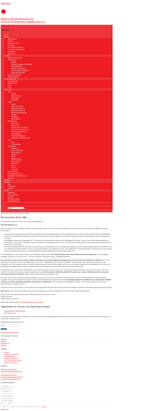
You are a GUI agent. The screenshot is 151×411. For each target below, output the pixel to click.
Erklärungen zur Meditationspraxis (20, 137)
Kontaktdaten (11, 192)
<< (2, 386)
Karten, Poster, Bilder (17, 150)
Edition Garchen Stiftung (18, 108)
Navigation (5, 3)
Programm (7, 55)
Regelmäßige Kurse (16, 66)
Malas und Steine (16, 161)
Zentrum (6, 36)
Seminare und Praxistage (18, 68)
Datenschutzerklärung (14, 199)
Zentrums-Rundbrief (13, 43)
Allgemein (14, 114)
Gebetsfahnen (15, 148)
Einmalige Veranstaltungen (11, 354)
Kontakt (6, 190)
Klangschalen (15, 163)
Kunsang (44, 406)
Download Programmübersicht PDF (12, 377)
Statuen (13, 156)
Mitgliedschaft (5, 343)
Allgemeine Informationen (15, 58)
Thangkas (14, 154)
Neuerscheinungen (13, 81)
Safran (13, 165)
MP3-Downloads (15, 144)
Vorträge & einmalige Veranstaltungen (21, 64)
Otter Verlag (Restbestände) (19, 112)
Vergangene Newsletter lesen (10, 332)
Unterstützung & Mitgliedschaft (16, 49)
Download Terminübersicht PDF (11, 379)
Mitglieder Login (5, 409)
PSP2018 (10, 188)
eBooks (13, 104)
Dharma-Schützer (16, 133)
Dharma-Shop (8, 89)
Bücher (10, 85)
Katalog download (13, 171)
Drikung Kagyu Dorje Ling (18, 110)
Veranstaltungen (12, 60)
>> (12, 386)
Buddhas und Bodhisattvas (18, 131)
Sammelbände (15, 125)
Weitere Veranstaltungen (18, 72)
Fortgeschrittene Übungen (18, 135)
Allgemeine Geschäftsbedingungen (17, 175)
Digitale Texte (15, 123)
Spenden (3, 341)
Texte (9, 184)
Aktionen (13, 93)
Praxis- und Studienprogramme (19, 70)
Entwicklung (11, 45)
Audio (9, 87)
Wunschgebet (11, 51)
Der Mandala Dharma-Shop (15, 173)
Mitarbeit (3, 345)
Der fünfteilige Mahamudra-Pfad (20, 129)
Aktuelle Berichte (12, 39)
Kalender (13, 62)
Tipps (9, 91)
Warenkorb (11, 177)
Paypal (13, 313)
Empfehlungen (15, 97)
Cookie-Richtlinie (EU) (14, 201)
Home (6, 34)
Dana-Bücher (15, 116)
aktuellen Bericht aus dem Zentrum (33, 302)
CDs (12, 142)
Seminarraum (11, 53)
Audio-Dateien (12, 186)
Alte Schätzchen (15, 119)
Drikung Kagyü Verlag (10, 79)
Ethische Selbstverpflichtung (15, 47)
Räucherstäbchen (16, 152)
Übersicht (4, 339)
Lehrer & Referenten (13, 76)
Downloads (7, 182)
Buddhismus (7, 180)
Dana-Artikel (14, 100)
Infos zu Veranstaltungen (14, 74)
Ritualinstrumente (16, 159)
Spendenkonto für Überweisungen (14, 311)
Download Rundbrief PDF (9, 375)
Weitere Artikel (12, 146)
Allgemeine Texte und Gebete (19, 127)
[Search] (25, 208)
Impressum (11, 196)
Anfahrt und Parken (13, 194)
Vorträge (6, 352)
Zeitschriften (14, 169)
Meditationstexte (12, 83)
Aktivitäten (10, 41)
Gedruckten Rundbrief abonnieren (11, 371)
